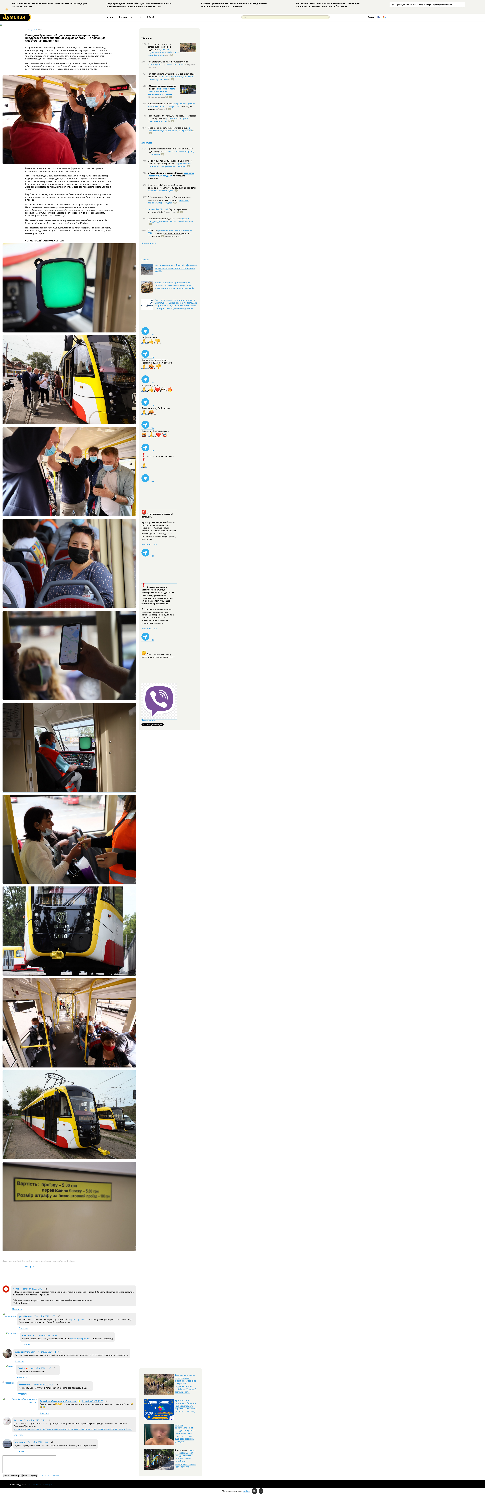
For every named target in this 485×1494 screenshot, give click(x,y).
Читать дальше (149, 544)
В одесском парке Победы (161, 103)
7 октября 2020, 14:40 (48, 1351)
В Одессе (152, 230)
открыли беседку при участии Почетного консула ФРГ (171, 105)
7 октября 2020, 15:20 (92, 1401)
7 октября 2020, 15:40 (38, 1442)
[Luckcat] (7, 1424)
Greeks (21, 1368)
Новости (125, 17)
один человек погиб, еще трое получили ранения (170, 129)
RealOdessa (28, 1335)
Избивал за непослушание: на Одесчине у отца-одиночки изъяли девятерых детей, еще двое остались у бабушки (185, 1433)
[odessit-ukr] (9, 1382)
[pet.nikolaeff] (9, 1316)
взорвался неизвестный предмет (171, 174)
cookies (246, 1491)
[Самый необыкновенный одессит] (20, 1402)
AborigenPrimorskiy (25, 1351)
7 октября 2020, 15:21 (34, 1420)
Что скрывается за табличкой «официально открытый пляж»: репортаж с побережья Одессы (176, 268)
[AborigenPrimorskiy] (7, 1357)
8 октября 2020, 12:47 (41, 1368)
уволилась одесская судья (161, 190)
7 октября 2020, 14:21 (46, 1335)
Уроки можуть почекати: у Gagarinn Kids (168, 61)
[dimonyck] (7, 1447)
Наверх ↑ (29, 1266)
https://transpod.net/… (81, 1338)
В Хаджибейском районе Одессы (166, 173)
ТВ (139, 17)
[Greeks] (10, 1366)
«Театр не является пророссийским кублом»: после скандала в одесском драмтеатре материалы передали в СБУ (174, 285)
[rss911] (6, 1291)
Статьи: (145, 259)
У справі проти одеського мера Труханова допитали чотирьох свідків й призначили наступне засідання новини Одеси (73, 1429)
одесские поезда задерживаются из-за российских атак (170, 220)
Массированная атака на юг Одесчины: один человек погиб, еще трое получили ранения (49, 5)
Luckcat (18, 1420)
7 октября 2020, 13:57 (44, 1316)
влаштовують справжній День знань (166, 64)
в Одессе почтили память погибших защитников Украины (162, 91)
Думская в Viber (149, 720)
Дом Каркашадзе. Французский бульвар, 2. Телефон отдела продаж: (422, 5)
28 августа (146, 142)
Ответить (17, 1309)
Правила (44, 1475)
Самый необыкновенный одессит (58, 1401)
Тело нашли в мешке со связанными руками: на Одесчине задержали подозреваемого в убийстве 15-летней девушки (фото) (185, 1383)
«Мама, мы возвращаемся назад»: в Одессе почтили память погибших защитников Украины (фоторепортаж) (185, 1458)
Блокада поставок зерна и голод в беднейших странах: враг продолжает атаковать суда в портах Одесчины (328, 5)
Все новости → (148, 243)
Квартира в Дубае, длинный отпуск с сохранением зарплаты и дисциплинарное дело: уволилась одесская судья (139, 5)
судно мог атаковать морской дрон (168, 201)
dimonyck (20, 1442)
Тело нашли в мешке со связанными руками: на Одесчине (159, 47)
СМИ (150, 17)
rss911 (16, 1288)
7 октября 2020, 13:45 (31, 1288)
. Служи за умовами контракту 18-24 (167, 210)
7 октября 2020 (31, 30)
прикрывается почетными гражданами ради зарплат (169, 165)
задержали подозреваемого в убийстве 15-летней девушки (163, 52)
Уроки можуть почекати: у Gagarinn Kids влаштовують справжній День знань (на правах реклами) (186, 1406)
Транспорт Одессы (79, 1319)
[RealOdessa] (12, 1333)
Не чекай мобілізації (158, 209)
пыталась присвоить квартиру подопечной (171, 153)
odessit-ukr (24, 1384)
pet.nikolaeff (25, 1316)
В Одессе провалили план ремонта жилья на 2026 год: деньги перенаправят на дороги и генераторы (234, 5)
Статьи (108, 17)
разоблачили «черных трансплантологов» (168, 120)
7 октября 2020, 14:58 (42, 1384)
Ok (254, 1491)
